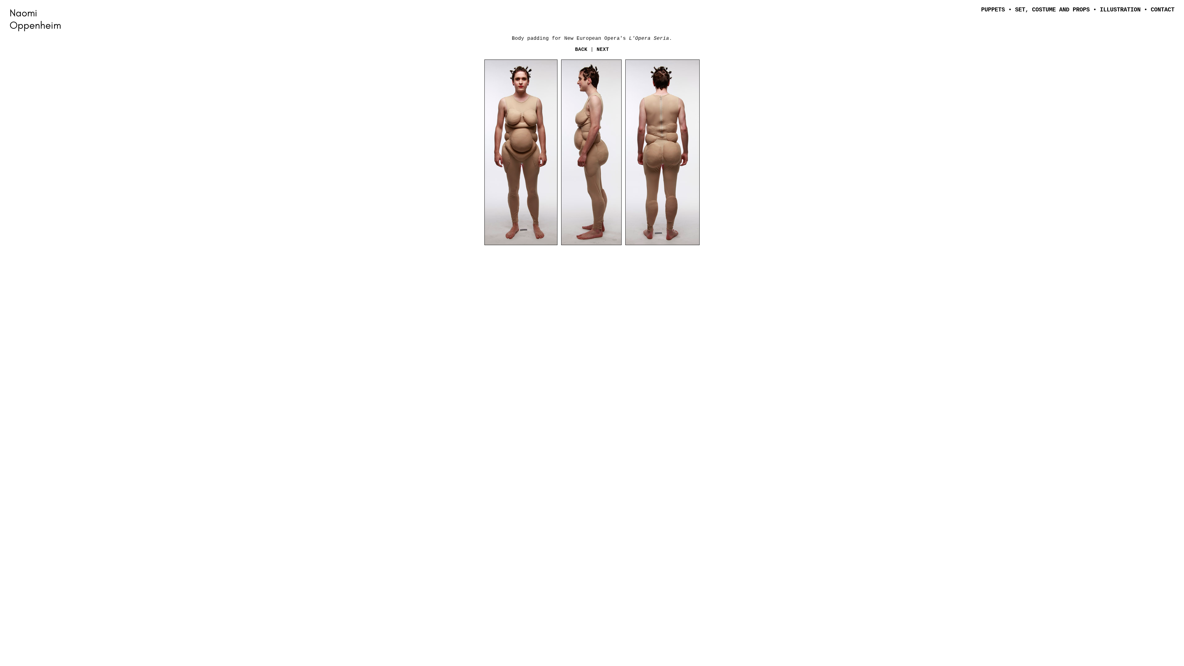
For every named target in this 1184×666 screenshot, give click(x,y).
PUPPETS (993, 9)
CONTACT (1162, 9)
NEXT (603, 49)
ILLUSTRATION (1120, 9)
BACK (582, 49)
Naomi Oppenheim (35, 18)
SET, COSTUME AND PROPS (1052, 9)
